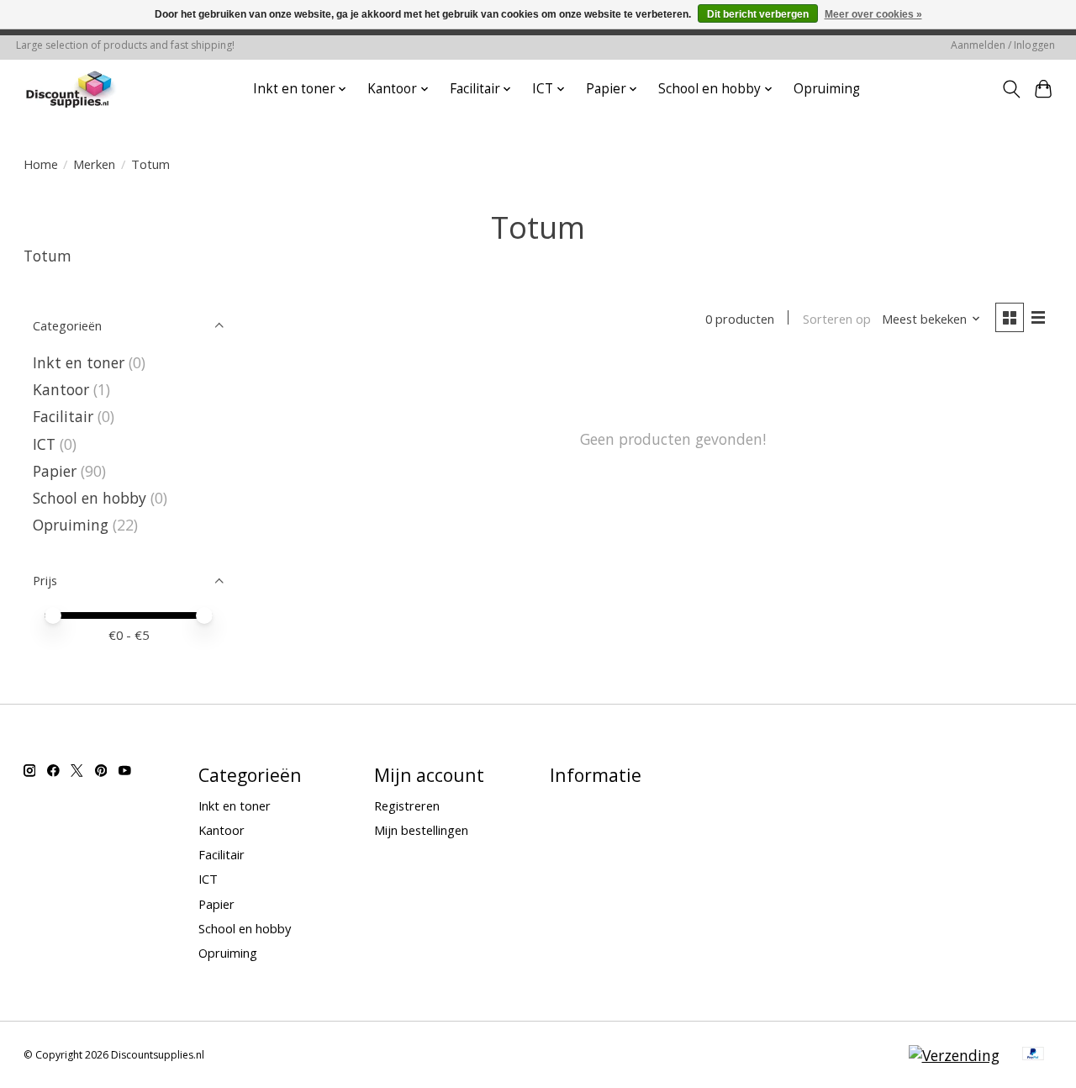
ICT (44, 444)
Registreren (407, 805)
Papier (54, 471)
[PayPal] (1033, 1055)
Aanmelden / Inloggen (1003, 45)
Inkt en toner (78, 362)
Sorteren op (837, 318)
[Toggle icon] (1011, 89)
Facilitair (63, 416)
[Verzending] (954, 1055)
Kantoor (61, 389)
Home (41, 164)
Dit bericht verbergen (758, 14)
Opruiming (827, 89)
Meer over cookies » (873, 14)
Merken (94, 164)
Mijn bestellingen (421, 829)
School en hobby (89, 498)
